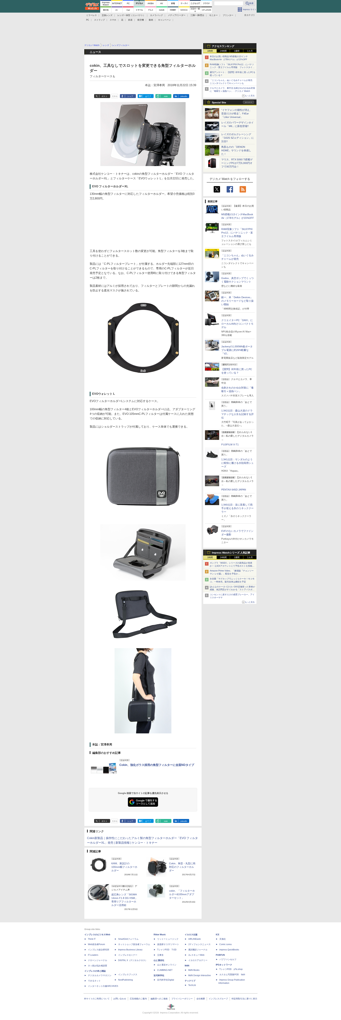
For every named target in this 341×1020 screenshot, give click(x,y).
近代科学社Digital (165, 980)
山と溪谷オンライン (166, 965)
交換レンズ (107, 15)
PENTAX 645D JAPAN (233, 489)
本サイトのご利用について (97, 998)
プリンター (228, 15)
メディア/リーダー (176, 15)
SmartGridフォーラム (128, 939)
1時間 (210, 51)
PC (87, 20)
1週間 (236, 51)
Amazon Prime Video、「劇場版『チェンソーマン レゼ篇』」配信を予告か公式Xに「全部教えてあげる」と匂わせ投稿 (232, 573)
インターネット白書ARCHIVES (103, 986)
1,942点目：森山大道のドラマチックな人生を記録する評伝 (237, 414)
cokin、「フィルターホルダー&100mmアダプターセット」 (182, 894)
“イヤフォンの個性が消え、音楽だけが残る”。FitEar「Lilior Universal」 (236, 113)
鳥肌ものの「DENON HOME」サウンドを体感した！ (236, 150)
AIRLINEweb (194, 939)
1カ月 (250, 51)
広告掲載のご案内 (138, 998)
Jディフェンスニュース (199, 944)
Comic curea (225, 944)
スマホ (113, 20)
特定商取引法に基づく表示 (244, 998)
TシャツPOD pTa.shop (231, 969)
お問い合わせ (119, 998)
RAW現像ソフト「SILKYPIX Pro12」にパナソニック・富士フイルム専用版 (237, 233)
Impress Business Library (130, 949)
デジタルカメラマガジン (99, 975)
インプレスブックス (127, 974)
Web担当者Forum (96, 944)
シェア (130, 96)
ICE (217, 934)
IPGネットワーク (224, 965)
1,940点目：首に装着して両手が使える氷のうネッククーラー (237, 508)
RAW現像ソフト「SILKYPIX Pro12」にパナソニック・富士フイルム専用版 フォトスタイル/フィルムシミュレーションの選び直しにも (232, 67)
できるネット (94, 981)
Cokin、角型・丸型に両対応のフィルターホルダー (182, 867)
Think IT (92, 939)
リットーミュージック (167, 939)
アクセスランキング (223, 46)
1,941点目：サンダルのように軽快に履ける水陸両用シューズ (237, 463)
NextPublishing (125, 980)
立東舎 (160, 955)
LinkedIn (183, 96)
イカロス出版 (191, 934)
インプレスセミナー (127, 955)
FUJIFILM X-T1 (230, 444)
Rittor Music (160, 934)
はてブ (148, 96)
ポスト (104, 96)
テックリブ (190, 981)
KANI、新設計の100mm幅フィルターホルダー (124, 867)
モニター (213, 15)
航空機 (140, 20)
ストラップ (99, 20)
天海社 (222, 939)
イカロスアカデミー (197, 960)
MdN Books (193, 970)
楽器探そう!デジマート (168, 944)
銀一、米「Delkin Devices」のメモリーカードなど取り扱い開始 (237, 301)
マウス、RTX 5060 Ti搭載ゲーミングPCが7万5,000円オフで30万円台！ (237, 163)
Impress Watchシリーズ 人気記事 (231, 552)
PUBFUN (220, 955)
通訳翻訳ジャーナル (197, 949)
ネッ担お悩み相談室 (97, 965)
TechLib (192, 985)
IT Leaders (93, 955)
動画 (151, 20)
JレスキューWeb (196, 955)
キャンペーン (164, 20)
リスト (115, 96)
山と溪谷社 (159, 960)
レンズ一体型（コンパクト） (131, 15)
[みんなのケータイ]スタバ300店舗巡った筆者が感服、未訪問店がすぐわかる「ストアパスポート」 (232, 589)
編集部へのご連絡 (159, 998)
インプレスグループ (218, 998)
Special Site (219, 102)
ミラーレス (91, 15)
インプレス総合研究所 (98, 949)
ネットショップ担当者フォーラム (134, 944)
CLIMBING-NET (164, 970)
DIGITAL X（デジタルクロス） (132, 960)
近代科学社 (159, 975)
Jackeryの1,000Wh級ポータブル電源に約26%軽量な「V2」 (237, 350)
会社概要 (200, 998)
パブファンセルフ (227, 959)
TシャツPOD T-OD (167, 949)
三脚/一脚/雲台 (197, 15)
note (166, 96)
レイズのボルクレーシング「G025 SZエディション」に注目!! (237, 138)
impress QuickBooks (229, 949)
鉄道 (130, 20)
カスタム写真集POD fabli (232, 974)
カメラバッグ (156, 15)
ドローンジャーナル (97, 960)
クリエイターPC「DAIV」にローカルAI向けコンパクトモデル (237, 324)
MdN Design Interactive (199, 975)
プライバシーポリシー (182, 998)
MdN (187, 965)
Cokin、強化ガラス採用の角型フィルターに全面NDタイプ (156, 764)
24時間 (223, 51)
